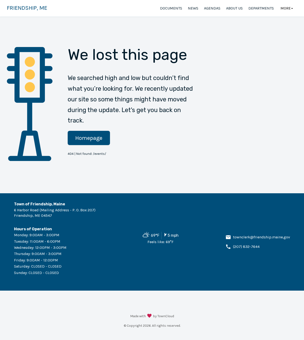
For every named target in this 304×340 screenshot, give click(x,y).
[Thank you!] (149, 316)
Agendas (212, 8)
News (193, 8)
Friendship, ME (27, 8)
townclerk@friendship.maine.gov (261, 237)
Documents (171, 8)
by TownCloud (163, 316)
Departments (261, 8)
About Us (234, 8)
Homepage (88, 138)
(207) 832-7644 (246, 246)
